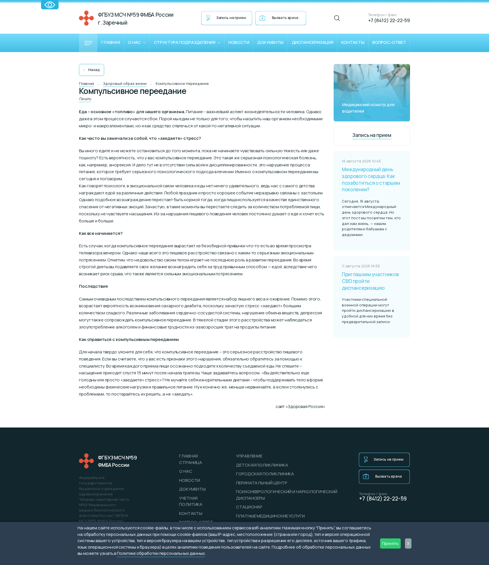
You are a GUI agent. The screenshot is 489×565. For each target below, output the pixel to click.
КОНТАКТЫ (190, 513)
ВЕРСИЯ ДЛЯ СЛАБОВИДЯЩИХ (50, 4)
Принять (390, 543)
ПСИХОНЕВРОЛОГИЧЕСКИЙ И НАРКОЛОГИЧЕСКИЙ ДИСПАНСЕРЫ (286, 495)
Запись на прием (231, 17)
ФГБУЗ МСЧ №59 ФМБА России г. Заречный (135, 18)
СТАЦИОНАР (249, 507)
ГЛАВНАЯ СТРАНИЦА (190, 459)
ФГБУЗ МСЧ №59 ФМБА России (117, 461)
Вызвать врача (285, 17)
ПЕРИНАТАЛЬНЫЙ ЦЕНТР (261, 483)
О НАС (185, 471)
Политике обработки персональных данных (161, 553)
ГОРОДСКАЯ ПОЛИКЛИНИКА (265, 474)
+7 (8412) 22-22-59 (389, 20)
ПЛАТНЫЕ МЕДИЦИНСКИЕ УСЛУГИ (270, 516)
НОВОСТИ (189, 480)
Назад (94, 69)
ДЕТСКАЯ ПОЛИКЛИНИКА (262, 465)
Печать (85, 98)
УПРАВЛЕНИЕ (249, 456)
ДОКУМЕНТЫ (192, 489)
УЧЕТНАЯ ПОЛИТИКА (190, 501)
